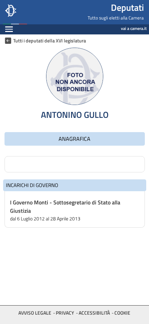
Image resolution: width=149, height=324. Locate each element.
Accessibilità (94, 312)
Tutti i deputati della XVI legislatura (49, 40)
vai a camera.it (134, 28)
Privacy (65, 312)
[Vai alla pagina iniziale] (37, 12)
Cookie (122, 312)
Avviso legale (34, 312)
